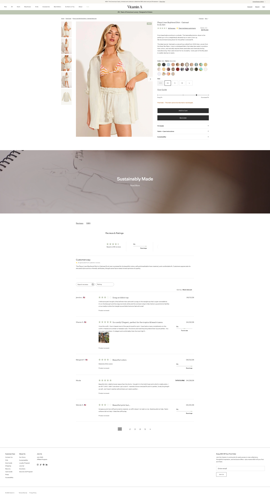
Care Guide (8, 472)
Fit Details (160, 126)
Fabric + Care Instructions (165, 131)
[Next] (150, 79)
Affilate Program (42, 459)
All (12, 7)
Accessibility (9, 477)
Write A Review (165, 246)
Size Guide (162, 90)
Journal (21, 466)
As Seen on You (69, 7)
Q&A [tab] (88, 223)
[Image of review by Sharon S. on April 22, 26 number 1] (104, 337)
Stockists (22, 469)
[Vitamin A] (135, 6)
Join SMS (40, 457)
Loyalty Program (24, 463)
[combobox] (105, 284)
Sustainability (161, 137)
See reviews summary (187, 28)
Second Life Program (26, 472)
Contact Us (9, 457)
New (5, 7)
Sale (87, 7)
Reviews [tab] (79, 223)
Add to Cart (183, 111)
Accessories (46, 7)
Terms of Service (23, 493)
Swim (18, 7)
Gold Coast (68, 18)
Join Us (221, 474)
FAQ (6, 460)
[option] (114, 79)
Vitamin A (11, 493)
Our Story (22, 457)
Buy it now (183, 118)
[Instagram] (37, 464)
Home (62, 18)
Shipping (8, 466)
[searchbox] (83, 284)
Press (7, 474)
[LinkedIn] (46, 464)
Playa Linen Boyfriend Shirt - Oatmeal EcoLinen (85, 18)
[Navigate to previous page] (120, 429)
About (80, 7)
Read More (135, 185)
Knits (36, 7)
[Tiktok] (40, 464)
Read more (150, 331)
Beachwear (27, 7)
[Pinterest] (43, 464)
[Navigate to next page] (150, 429)
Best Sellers (57, 7)
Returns (7, 469)
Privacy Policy (32, 493)
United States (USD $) (258, 1)
